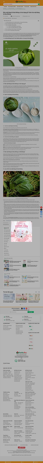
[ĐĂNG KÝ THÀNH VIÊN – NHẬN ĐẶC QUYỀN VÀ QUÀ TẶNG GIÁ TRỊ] (21, 231)
